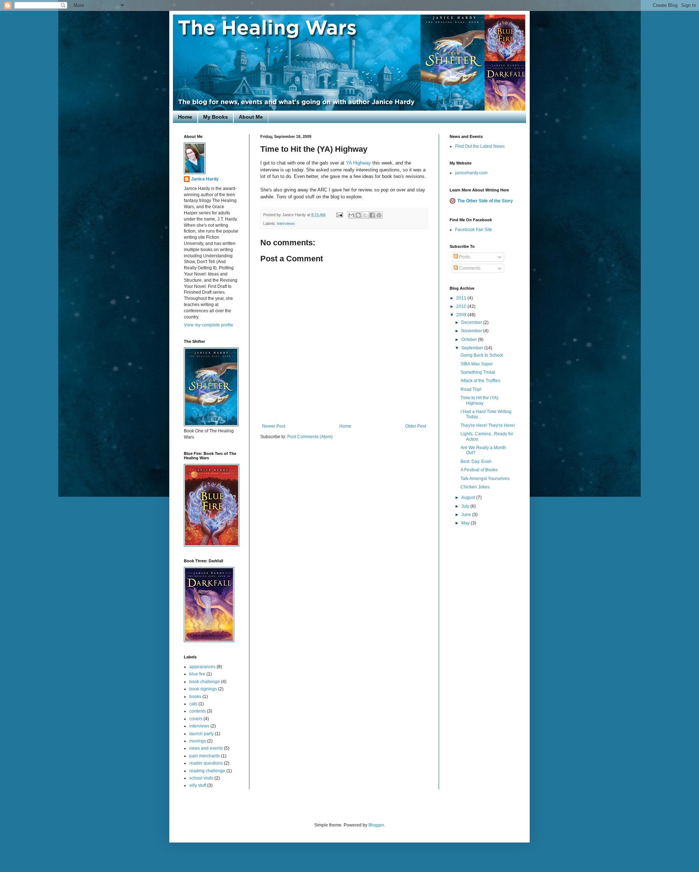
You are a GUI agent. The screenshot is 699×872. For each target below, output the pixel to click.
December (472, 322)
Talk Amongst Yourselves (485, 478)
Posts (464, 256)
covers (195, 718)
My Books (215, 117)
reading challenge (207, 770)
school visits (201, 778)
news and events (206, 748)
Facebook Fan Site (473, 229)
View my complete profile (208, 325)
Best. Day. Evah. (477, 461)
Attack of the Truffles (480, 380)
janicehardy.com (471, 172)
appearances (202, 666)
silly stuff (197, 785)
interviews (286, 223)
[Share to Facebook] (372, 215)
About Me (251, 117)
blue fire (197, 674)
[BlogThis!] (358, 215)
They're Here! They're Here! (488, 425)
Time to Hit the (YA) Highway (479, 400)
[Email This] (351, 215)
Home (185, 117)
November (472, 330)
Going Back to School (482, 355)
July (465, 506)
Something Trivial (478, 372)
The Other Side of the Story (485, 200)
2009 (461, 314)
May (466, 523)
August (468, 497)
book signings (203, 688)
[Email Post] (339, 215)
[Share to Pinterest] (379, 215)
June (466, 514)
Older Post (415, 426)
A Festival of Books (479, 469)
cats (193, 703)
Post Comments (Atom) (310, 436)
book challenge (204, 681)
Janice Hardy (205, 179)
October (469, 339)
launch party (201, 733)
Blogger (376, 825)
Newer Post (273, 426)
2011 (461, 298)
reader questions (206, 763)
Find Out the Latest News (480, 146)
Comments (469, 268)
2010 (461, 306)
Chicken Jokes (475, 486)
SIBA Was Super (477, 363)
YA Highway (358, 163)
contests (197, 711)
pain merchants (204, 755)
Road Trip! (471, 389)
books (195, 696)
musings (197, 741)
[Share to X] (365, 215)
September (472, 347)
